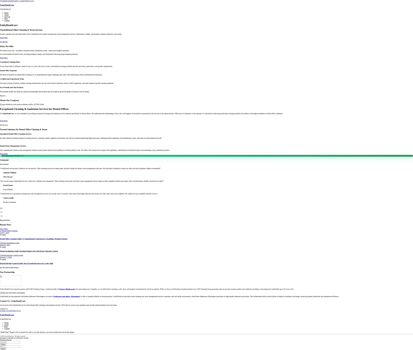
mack (4, 235)
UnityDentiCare (7, 5)
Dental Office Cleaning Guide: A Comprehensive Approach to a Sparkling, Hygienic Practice (33, 239)
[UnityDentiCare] (11, 1)
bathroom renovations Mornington (67, 296)
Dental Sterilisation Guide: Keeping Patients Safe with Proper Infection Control (29, 251)
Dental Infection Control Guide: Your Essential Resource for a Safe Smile (26, 263)
